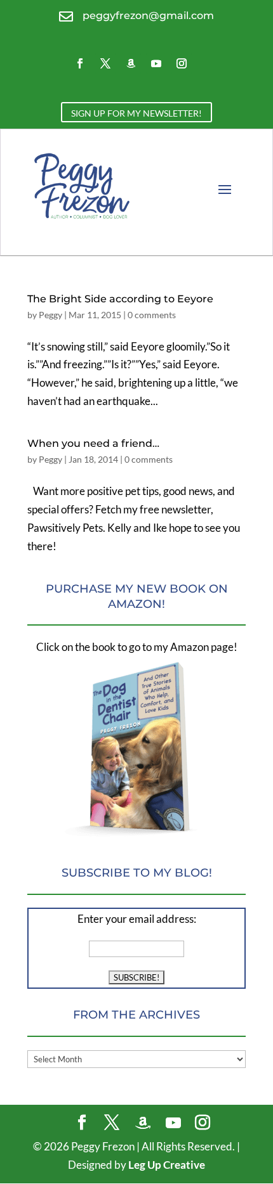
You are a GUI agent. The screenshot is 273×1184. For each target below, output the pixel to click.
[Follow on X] (105, 63)
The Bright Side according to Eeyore (120, 299)
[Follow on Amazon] (131, 63)
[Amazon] (143, 1123)
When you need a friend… (93, 443)
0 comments (152, 314)
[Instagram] (202, 1123)
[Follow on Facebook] (80, 63)
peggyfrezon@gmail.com (148, 16)
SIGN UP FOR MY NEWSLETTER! (136, 113)
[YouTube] (173, 1123)
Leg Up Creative (166, 1164)
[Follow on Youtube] (156, 63)
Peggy (50, 314)
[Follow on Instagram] (181, 63)
